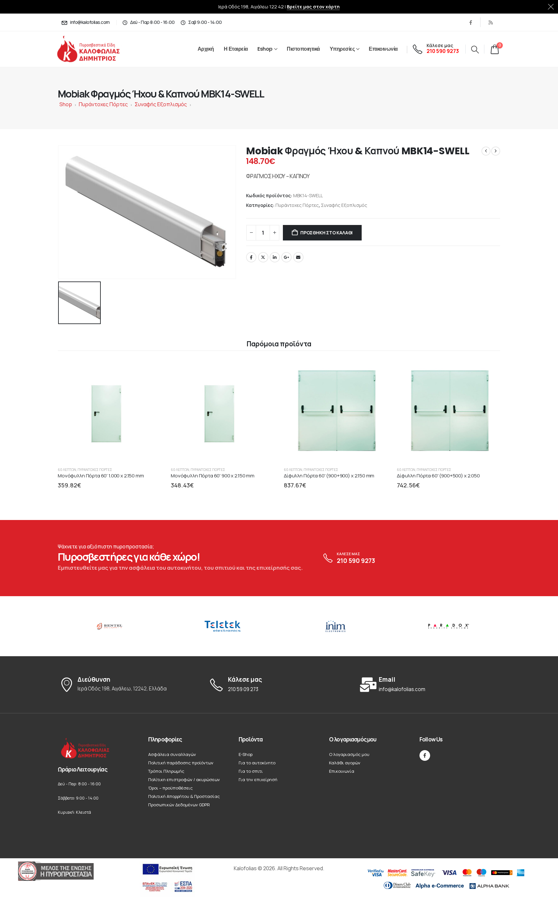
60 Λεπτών (67, 469)
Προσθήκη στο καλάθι (326, 232)
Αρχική (206, 49)
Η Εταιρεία (236, 49)
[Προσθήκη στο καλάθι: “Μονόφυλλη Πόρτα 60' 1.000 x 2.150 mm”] (150, 369)
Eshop (265, 49)
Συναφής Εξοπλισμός (161, 104)
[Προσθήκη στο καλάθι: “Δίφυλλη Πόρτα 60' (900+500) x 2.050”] (489, 369)
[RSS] (490, 22)
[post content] (109, 410)
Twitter (263, 257)
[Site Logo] (95, 49)
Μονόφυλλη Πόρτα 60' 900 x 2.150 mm (212, 475)
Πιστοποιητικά (303, 49)
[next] (495, 151)
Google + (286, 257)
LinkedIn (275, 257)
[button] (475, 49)
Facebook (251, 257)
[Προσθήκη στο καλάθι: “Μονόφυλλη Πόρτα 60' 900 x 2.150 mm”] (263, 369)
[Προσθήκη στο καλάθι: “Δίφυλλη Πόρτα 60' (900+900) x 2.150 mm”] (376, 369)
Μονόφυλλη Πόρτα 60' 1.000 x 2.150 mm (101, 475)
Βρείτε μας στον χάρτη (313, 7)
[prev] (486, 151)
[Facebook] (470, 22)
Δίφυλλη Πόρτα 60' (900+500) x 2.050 (438, 475)
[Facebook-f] (424, 755)
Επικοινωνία (383, 49)
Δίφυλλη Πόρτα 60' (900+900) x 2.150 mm (329, 475)
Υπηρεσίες (342, 49)
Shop (65, 104)
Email (298, 257)
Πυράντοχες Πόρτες (103, 104)
